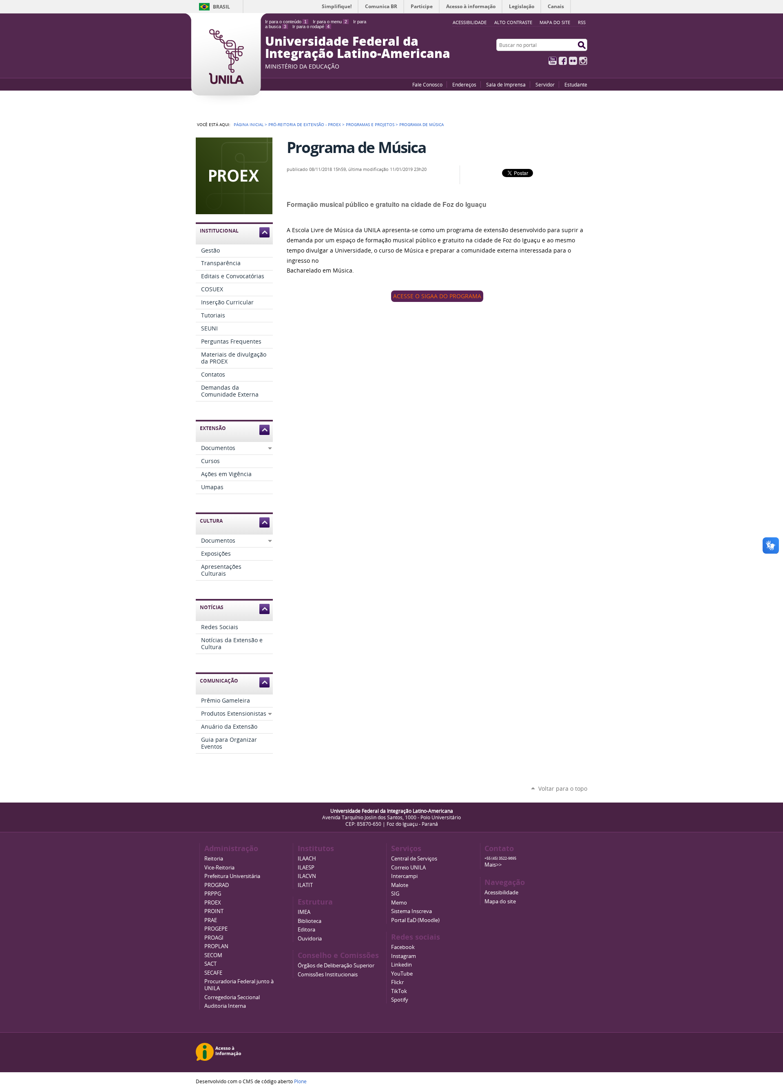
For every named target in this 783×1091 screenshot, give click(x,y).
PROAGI (213, 937)
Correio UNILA (408, 867)
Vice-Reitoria (219, 867)
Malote (399, 885)
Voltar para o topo (562, 788)
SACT (210, 963)
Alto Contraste (513, 22)
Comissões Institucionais (328, 974)
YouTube (553, 61)
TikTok (399, 991)
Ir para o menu (330, 21)
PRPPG (212, 893)
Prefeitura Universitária (232, 876)
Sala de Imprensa (506, 84)
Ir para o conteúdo (286, 21)
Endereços (464, 84)
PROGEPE (216, 928)
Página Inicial (248, 124)
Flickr (573, 61)
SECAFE (213, 972)
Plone (300, 1081)
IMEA (304, 912)
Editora (306, 929)
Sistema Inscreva (411, 911)
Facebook (563, 61)
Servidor (545, 84)
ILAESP (306, 867)
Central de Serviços (414, 858)
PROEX (212, 902)
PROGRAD (216, 885)
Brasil (221, 6)
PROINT (213, 911)
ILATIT (305, 885)
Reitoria (213, 858)
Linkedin (401, 964)
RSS (582, 22)
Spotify (399, 999)
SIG (395, 893)
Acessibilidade (501, 892)
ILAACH (307, 858)
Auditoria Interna (225, 1005)
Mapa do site (555, 22)
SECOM (213, 955)
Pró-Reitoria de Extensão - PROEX (304, 124)
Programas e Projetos (370, 124)
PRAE (210, 920)
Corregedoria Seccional (232, 997)
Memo (399, 902)
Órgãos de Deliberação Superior (336, 965)
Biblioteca (309, 921)
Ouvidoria (310, 938)
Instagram (583, 61)
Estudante (575, 84)
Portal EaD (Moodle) (415, 920)
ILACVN (307, 876)
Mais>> (493, 864)
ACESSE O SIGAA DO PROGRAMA (437, 296)
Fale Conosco (427, 84)
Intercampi (404, 876)
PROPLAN (216, 946)
